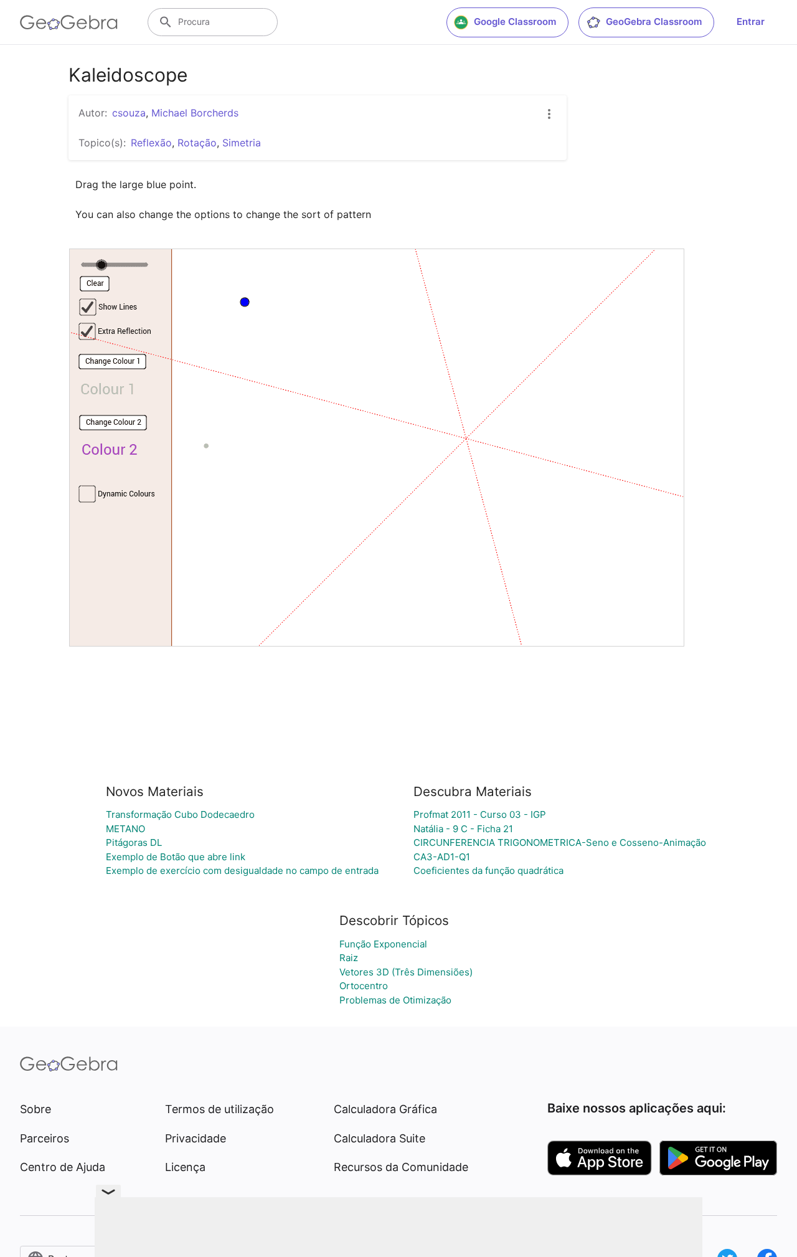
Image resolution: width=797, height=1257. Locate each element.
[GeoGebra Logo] (69, 22)
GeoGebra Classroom (654, 21)
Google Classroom (515, 21)
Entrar (751, 21)
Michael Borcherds (194, 113)
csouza (129, 113)
